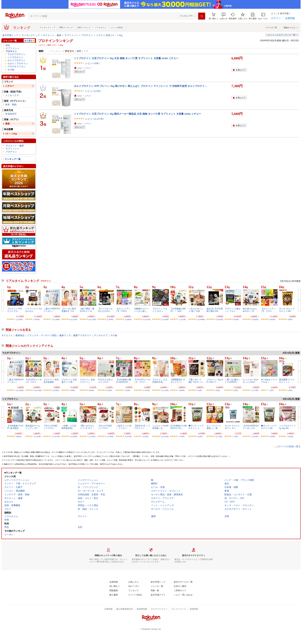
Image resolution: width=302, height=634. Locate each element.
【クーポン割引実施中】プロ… (69, 309)
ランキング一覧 (13, 159)
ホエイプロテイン (16, 60)
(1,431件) (146, 390)
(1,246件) (37, 436)
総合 (8, 45)
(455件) (272, 319)
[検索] (201, 16)
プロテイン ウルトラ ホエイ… (159, 309)
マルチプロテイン (16, 54)
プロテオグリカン (16, 66)
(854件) (91, 390)
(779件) (182, 436)
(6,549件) (73, 436)
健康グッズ (65, 335)
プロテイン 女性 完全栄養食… (51, 380)
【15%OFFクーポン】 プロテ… (33, 380)
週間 (79, 51)
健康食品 (19, 335)
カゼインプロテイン (17, 63)
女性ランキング (84, 27)
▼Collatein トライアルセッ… (269, 380)
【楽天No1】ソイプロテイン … (142, 427)
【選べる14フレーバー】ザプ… (87, 427)
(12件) (235, 436)
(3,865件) (255, 319)
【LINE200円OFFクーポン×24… (251, 427)
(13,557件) (147, 319)
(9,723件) (218, 436)
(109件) (272, 436)
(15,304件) (20, 390)
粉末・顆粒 (11, 104)
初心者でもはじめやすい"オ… (250, 309)
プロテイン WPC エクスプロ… (15, 309)
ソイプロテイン (15, 57)
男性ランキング (66, 27)
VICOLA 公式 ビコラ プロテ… (105, 380)
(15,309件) (56, 319)
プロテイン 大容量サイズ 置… (69, 380)
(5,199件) (110, 319)
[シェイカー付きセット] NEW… (250, 380)
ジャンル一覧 (271, 27)
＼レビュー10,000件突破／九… (160, 427)
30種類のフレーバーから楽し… (141, 309)
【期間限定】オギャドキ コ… (177, 380)
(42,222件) (92, 319)
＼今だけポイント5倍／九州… (195, 309)
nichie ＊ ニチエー (84, 68)
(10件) (290, 390)
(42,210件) (38, 390)
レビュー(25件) (92, 91)
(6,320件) (55, 390)
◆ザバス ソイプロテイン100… (268, 427)
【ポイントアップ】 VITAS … (123, 309)
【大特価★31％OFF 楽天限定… (15, 427)
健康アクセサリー (82, 335)
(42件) (217, 390)
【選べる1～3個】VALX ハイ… (196, 380)
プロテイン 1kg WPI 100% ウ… (215, 380)
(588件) (182, 390)
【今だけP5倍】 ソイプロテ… (51, 427)
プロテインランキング (55, 41)
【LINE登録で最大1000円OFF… (123, 380)
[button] (223, 16)
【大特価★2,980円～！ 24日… (178, 309)
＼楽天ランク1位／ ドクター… (124, 427)
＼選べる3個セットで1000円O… (232, 380)
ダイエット (7, 335)
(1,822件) (92, 436)
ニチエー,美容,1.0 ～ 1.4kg (109, 35)
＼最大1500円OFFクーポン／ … (52, 309)
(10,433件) (165, 436)
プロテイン (87, 35)
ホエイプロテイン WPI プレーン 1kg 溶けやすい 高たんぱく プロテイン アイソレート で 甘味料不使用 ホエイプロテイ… (140, 86)
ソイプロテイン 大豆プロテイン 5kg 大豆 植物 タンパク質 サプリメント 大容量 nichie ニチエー (126, 58)
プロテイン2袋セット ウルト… (232, 309)
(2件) (272, 390)
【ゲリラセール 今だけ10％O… (105, 309)
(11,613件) (56, 436)
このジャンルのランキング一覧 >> (282, 35)
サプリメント (71, 35)
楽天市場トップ (10, 35)
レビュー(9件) (92, 63)
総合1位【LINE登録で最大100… (215, 309)
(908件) (18, 436)
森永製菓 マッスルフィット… (286, 380)
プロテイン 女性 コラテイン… (87, 380)
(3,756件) (110, 436)
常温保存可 (11, 114)
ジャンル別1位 (116, 27)
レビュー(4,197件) (94, 119)
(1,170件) (255, 390)
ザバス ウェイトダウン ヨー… (232, 427)
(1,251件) (182, 319)
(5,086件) (128, 319)
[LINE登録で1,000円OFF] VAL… (178, 427)
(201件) (37, 319)
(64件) (72, 390)
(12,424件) (165, 319)
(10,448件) (201, 319)
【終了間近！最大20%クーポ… (87, 309)
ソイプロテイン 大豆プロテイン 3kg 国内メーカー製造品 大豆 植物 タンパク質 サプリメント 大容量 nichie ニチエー (137, 113)
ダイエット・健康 (52, 35)
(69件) (290, 319)
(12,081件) (219, 319)
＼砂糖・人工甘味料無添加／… (69, 427)
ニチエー (9, 86)
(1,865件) (255, 436)
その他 (10, 69)
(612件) (145, 436)
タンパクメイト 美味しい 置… (214, 427)
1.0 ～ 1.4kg (11, 133)
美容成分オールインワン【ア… (32, 427)
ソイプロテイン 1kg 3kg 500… (287, 427)
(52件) (235, 390)
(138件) (127, 390)
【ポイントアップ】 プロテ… (268, 309)
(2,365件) (19, 319)
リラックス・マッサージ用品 (42, 335)
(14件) (199, 390)
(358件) (109, 390)
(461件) (236, 319)
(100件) (290, 436)
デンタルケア (101, 335)
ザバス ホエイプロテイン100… (286, 309)
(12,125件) (165, 390)
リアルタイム (100, 27)
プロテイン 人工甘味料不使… (159, 380)
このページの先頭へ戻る (287, 446)
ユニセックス (12, 95)
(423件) (200, 436)
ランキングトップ (47, 27)
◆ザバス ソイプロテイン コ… (196, 427)
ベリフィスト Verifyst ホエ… (33, 309)
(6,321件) (73, 319)
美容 (7, 123)
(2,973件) (128, 436)
